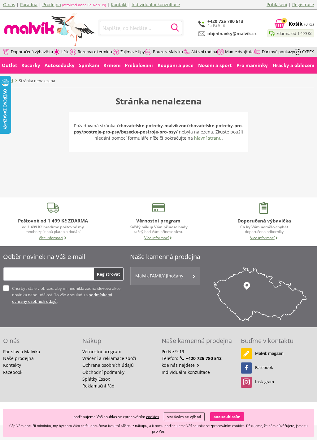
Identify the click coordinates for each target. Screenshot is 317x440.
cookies (152, 416)
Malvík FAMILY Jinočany (159, 276)
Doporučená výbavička (32, 51)
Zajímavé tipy (132, 51)
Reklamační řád (98, 386)
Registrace (303, 4)
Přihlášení (277, 4)
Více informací (51, 237)
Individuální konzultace (156, 4)
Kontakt (119, 4)
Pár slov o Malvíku (21, 351)
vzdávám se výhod (184, 416)
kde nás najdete (179, 365)
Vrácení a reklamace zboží (109, 358)
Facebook (12, 372)
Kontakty (12, 365)
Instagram (264, 381)
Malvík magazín (269, 353)
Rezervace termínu (95, 51)
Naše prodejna (18, 358)
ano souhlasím (227, 416)
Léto (65, 51)
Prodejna (51, 4)
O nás (9, 4)
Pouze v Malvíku (168, 51)
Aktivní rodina (204, 51)
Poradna (28, 4)
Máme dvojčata (239, 51)
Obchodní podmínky (103, 372)
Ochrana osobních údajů (108, 365)
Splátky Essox (96, 379)
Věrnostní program (101, 351)
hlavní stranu (208, 138)
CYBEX (308, 51)
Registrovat (108, 274)
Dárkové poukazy (278, 51)
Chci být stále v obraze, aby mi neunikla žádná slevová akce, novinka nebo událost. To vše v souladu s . (66, 295)
